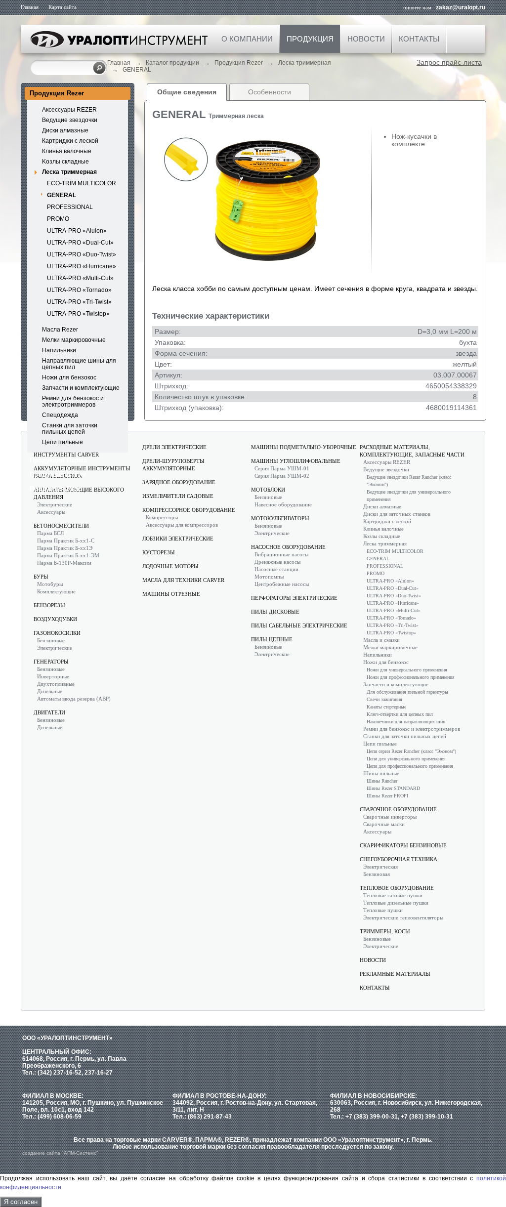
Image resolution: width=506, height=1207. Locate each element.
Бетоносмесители (61, 526)
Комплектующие (56, 591)
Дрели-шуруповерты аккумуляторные (173, 464)
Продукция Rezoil (58, 489)
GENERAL (137, 69)
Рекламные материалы (395, 974)
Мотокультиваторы (280, 518)
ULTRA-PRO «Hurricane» (81, 266)
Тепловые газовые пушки (392, 895)
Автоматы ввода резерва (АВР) (74, 699)
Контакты (419, 39)
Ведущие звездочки (69, 120)
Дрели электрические (174, 447)
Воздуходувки (55, 619)
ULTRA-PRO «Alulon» (77, 230)
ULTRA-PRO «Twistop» (78, 313)
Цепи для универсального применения (406, 758)
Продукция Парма (58, 460)
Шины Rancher (382, 781)
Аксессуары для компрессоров (182, 525)
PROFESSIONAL (70, 207)
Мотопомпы (269, 577)
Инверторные (53, 676)
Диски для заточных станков (396, 514)
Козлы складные (381, 536)
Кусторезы (158, 552)
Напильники (59, 350)
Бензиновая (376, 874)
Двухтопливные (56, 684)
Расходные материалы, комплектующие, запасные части (412, 451)
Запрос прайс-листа (449, 62)
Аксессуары (51, 512)
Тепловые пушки (383, 910)
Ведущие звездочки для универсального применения (409, 495)
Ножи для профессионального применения (411, 677)
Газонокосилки (57, 633)
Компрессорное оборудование (188, 510)
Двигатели (49, 712)
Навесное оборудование (283, 504)
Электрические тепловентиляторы (403, 917)
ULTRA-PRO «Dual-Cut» (80, 242)
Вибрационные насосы (281, 554)
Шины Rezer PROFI (387, 795)
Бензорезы (49, 605)
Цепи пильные (62, 442)
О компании (247, 39)
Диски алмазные (65, 130)
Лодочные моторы (170, 566)
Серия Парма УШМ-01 (281, 468)
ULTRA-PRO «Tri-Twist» (79, 301)
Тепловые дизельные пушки (395, 903)
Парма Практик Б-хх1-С (65, 540)
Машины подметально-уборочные (303, 447)
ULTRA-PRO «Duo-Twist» (81, 254)
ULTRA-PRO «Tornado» (79, 290)
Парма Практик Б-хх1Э (64, 548)
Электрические (54, 504)
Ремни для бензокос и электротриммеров (73, 401)
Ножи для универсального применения (407, 669)
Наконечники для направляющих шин (406, 721)
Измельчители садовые (177, 496)
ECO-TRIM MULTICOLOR (81, 183)
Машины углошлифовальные (295, 461)
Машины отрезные (171, 594)
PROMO (58, 218)
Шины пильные (381, 773)
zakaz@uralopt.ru (460, 7)
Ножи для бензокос (69, 377)
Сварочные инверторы (390, 817)
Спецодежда (60, 415)
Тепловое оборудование (397, 888)
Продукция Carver (58, 474)
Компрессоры (162, 517)
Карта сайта (62, 7)
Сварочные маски (384, 824)
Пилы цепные (272, 639)
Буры (41, 577)
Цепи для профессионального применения (410, 766)
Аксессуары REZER (69, 109)
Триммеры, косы (385, 931)
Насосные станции (276, 569)
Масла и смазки (381, 640)
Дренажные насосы (277, 562)
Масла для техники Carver (183, 580)
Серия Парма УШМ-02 (281, 476)
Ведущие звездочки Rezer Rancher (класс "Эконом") (409, 480)
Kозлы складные (65, 161)
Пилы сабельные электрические (299, 625)
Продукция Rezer (238, 62)
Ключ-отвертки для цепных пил (400, 714)
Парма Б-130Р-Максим (64, 563)
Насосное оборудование (288, 547)
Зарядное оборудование (178, 482)
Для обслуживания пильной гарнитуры (407, 692)
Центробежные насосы (281, 584)
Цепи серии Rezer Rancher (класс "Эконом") (411, 751)
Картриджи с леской (70, 140)
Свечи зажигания (384, 699)
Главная (30, 7)
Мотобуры (50, 584)
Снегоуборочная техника (398, 859)
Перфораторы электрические (294, 598)
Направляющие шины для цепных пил (79, 364)
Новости (366, 39)
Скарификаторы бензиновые (403, 845)
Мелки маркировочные (74, 339)
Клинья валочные (66, 151)
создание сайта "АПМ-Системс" (60, 1153)
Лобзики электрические (177, 538)
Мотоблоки (268, 490)
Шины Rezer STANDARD (393, 788)
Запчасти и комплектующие (81, 387)
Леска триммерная (304, 62)
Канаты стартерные (386, 706)
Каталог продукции (172, 62)
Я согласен (21, 1202)
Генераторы (51, 662)
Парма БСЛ (50, 533)
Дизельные (49, 691)
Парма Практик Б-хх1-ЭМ (68, 555)
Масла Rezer (60, 329)
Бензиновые (51, 640)
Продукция (310, 39)
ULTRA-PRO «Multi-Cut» (80, 278)
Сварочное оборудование (398, 809)
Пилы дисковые (275, 612)
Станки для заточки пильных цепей (69, 428)
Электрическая (380, 867)
